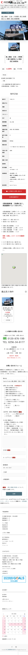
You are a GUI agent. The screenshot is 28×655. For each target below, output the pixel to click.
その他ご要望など (8, 420)
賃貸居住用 (5, 525)
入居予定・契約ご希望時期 (12, 412)
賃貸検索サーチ (6, 520)
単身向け (4, 543)
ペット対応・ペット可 (7, 541)
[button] (14, 267)
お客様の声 (5, 573)
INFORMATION (6, 566)
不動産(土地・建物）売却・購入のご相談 (12, 560)
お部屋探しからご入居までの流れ (10, 558)
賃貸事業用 (5, 527)
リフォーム (5, 545)
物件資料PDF (15, 197)
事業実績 (4, 596)
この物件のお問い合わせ (14, 191)
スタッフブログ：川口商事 (8, 568)
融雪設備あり (5, 539)
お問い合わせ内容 (12, 385)
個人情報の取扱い (13, 487)
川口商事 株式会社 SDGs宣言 (10, 516)
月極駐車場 (5, 529)
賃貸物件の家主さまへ (7, 562)
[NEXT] (24, 614)
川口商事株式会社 (11, 649)
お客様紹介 (5, 571)
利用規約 (24, 501)
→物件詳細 (7, 320)
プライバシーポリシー (7, 601)
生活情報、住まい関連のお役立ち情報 (11, 564)
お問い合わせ (5, 599)
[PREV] (3, 614)
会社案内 (4, 594)
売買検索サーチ (6, 518)
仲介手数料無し (6, 537)
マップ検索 (5, 523)
